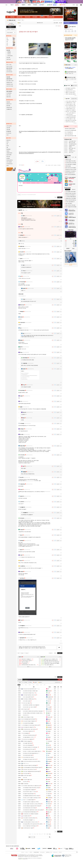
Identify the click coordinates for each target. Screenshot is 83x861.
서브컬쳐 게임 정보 (9, 152)
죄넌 (48, 692)
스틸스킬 (49, 767)
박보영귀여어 (50, 789)
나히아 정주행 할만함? (28, 745)
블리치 (49, 817)
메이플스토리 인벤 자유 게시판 (57, 20)
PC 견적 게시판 (9, 133)
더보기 (32, 179)
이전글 (26, 653)
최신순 (26, 210)
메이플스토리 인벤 (12, 20)
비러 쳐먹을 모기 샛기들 (28, 717)
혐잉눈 (49, 723)
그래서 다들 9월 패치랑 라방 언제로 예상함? (31, 771)
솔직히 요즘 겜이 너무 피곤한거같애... (30, 747)
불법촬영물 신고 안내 (49, 852)
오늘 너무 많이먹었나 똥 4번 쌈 (29, 735)
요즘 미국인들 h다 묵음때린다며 (29, 721)
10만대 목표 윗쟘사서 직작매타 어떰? (30, 690)
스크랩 (49, 165)
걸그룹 (7, 145)
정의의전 (49, 759)
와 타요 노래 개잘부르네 (28, 739)
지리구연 (49, 711)
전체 (19, 684)
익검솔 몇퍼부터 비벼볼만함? (29, 789)
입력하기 (59, 679)
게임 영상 (8, 151)
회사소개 (22, 852)
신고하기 (51, 165)
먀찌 (48, 781)
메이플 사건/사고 (9, 103)
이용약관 (31, 852)
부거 (48, 733)
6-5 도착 (25, 781)
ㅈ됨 (25, 777)
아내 (48, 769)
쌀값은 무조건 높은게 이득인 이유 (29, 759)
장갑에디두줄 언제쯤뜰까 (28, 723)
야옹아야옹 (49, 747)
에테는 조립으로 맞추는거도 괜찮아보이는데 (31, 785)
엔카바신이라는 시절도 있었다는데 (30, 729)
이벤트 (30, 684)
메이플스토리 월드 (9, 107)
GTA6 (8, 165)
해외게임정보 (8, 149)
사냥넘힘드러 (50, 749)
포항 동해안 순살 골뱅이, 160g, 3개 (70, 128)
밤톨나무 (49, 713)
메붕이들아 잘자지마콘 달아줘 (29, 719)
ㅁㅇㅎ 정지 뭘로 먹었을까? (28, 799)
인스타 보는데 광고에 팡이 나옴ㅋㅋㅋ (30, 688)
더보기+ (38, 656)
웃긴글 (37, 684)
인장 (20, 182)
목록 (56, 25)
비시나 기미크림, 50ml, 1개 (69, 132)
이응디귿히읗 (50, 757)
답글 (59, 221)
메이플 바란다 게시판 (10, 84)
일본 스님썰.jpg (26, 741)
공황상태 (49, 725)
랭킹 (30, 182)
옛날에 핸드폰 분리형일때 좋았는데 (30, 811)
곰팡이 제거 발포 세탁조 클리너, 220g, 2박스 (71, 135)
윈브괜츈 (49, 751)
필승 (48, 763)
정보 (41, 684)
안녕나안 (49, 793)
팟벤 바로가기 (9, 140)
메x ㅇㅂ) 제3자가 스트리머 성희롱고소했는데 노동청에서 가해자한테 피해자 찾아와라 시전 (39, 751)
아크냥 (49, 799)
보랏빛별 (49, 761)
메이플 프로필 (41, 182)
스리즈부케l (49, 809)
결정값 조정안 (26, 815)
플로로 (49, 785)
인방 (33, 684)
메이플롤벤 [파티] (9, 109)
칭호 (36, 182)
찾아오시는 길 (55, 852)
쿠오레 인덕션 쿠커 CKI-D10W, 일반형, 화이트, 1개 (71, 130)
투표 (44, 684)
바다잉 (49, 745)
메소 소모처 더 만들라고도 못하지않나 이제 (31, 797)
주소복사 (19, 194)
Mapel (49, 771)
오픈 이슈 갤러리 (9, 125)
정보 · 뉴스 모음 (9, 64)
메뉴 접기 (57, 182)
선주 (48, 688)
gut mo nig (26, 709)
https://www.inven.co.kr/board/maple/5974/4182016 (29, 194)
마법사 (7, 39)
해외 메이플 (8, 105)
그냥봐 (49, 805)
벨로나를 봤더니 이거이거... (28, 737)
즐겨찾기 (40, 682)
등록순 (23, 210)
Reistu (49, 719)
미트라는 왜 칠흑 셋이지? (28, 731)
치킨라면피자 (50, 741)
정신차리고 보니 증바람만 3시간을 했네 (30, 813)
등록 (59, 647)
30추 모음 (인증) (9, 55)
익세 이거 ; (26, 715)
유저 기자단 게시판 (9, 71)
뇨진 (48, 735)
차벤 (7, 143)
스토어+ (75, 35)
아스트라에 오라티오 (10, 163)
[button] (51, 666)
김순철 (49, 715)
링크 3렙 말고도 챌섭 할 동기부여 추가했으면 (31, 805)
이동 (61, 221)
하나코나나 (49, 765)
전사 (7, 38)
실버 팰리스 (8, 158)
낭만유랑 (49, 709)
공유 (46, 165)
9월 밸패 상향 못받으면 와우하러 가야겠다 (31, 795)
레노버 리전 (8, 156)
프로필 (26, 182)
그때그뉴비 (49, 717)
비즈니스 (26, 852)
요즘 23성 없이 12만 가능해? (29, 749)
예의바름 (49, 727)
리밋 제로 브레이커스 (10, 160)
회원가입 (8, 29)
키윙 (48, 755)
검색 (15, 32)
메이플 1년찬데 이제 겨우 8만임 (29, 807)
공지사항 (60, 852)
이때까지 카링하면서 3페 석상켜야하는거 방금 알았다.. (33, 711)
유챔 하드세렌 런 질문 (27, 755)
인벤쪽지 (27, 179)
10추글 (26, 682)
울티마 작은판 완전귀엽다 (28, 793)
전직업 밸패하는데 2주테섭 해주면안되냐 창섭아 (32, 767)
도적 (7, 43)
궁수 (7, 41)
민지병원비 (49, 797)
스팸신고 (55, 165)
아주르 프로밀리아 (9, 161)
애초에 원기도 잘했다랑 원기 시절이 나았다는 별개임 (33, 809)
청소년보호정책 (42, 852)
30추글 (30, 682)
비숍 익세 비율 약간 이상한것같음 (29, 765)
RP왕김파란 (50, 807)
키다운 (49, 775)
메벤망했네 (26, 733)
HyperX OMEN (9, 154)
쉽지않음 (49, 690)
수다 (22, 684)
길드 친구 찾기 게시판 (10, 86)
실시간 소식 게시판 (9, 66)
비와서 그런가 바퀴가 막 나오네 (29, 769)
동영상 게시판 (9, 96)
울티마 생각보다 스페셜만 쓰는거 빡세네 (31, 801)
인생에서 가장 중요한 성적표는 (29, 817)
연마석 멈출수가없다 (27, 779)
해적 (7, 44)
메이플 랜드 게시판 (9, 82)
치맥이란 (49, 777)
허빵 (48, 779)
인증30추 (35, 682)
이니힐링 (29, 179)
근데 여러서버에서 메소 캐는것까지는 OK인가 (31, 761)
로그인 (74, 4)
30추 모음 (8, 53)
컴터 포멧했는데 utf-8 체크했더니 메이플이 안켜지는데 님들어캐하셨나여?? (36, 713)
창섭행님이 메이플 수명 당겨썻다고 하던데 (31, 787)
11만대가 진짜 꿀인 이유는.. (28, 692)
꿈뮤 (48, 743)
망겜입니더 (49, 801)
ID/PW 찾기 (13, 29)
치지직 (7, 142)
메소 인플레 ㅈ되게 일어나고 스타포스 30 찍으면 (32, 803)
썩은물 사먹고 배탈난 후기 (28, 727)
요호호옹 (49, 729)
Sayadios (49, 731)
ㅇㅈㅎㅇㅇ (26, 763)
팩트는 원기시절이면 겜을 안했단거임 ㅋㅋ (31, 753)
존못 (48, 813)
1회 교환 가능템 (26, 775)
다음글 (22, 653)
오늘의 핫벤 (8, 127)
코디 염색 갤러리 (9, 93)
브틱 (48, 815)
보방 (48, 721)
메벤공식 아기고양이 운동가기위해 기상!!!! (31, 725)
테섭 (26, 684)
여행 (7, 147)
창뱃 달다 (25, 783)
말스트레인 (49, 773)
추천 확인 (59, 165)
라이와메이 (49, 791)
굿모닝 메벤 (26, 773)
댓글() (59, 25)
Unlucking (49, 795)
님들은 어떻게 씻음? (27, 743)
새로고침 (61, 210)
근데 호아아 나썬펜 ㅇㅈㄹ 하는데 (29, 791)
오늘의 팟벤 (8, 129)
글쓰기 (60, 831)
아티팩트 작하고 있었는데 (28, 757)
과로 (19, 22)
